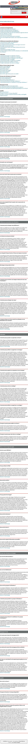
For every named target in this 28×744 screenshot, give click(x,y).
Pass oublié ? (24, 11)
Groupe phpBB (14, 685)
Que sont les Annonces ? (5, 71)
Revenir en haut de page (5, 116)
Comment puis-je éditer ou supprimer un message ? (10, 56)
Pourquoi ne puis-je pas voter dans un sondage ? (9, 63)
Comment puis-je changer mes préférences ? (9, 42)
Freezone (25, 6)
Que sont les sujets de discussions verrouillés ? (9, 73)
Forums (20, 6)
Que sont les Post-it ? (4, 72)
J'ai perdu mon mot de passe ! (6, 35)
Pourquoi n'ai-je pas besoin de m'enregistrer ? (9, 30)
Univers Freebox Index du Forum (7, 21)
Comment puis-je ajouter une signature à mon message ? (11, 58)
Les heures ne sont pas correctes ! (7, 43)
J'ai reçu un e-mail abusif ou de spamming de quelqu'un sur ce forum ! (14, 88)
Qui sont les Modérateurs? (5, 78)
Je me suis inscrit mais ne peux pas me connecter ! (10, 36)
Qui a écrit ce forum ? (4, 92)
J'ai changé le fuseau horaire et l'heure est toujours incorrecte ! (12, 44)
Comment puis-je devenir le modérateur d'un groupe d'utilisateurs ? (13, 82)
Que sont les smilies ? (4, 69)
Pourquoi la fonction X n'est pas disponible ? (8, 93)
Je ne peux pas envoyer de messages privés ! (9, 86)
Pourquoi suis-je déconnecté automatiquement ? (9, 31)
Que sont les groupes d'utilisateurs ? (7, 80)
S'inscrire (25, 8)
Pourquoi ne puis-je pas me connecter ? (8, 29)
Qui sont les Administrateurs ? (6, 77)
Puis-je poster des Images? (5, 70)
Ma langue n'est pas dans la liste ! (6, 46)
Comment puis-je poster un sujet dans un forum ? (10, 55)
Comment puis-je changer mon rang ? (7, 49)
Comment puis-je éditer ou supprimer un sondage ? (10, 60)
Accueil (11, 6)
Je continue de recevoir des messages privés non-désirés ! (11, 87)
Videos (16, 6)
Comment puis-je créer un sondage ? (7, 59)
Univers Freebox (16, 742)
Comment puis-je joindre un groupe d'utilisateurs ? (10, 81)
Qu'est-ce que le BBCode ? (5, 66)
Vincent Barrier (22, 741)
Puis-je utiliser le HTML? (5, 67)
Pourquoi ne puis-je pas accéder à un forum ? (9, 61)
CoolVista (5, 741)
